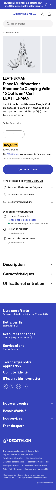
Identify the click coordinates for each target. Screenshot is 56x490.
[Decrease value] (6, 134)
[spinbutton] (13, 134)
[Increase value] (20, 134)
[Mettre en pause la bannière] (45, 4)
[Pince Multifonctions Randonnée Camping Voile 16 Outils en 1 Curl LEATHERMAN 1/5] (21, 54)
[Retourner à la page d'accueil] (24, 14)
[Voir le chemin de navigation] (4, 32)
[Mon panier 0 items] (49, 14)
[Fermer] (50, 4)
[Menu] (6, 14)
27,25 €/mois (13, 154)
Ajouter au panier (28, 169)
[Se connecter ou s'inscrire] (42, 14)
